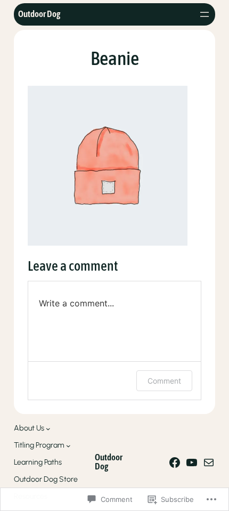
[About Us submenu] (48, 428)
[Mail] (208, 462)
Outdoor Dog (39, 14)
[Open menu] (204, 14)
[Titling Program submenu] (68, 445)
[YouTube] (191, 462)
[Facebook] (174, 462)
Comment (164, 380)
